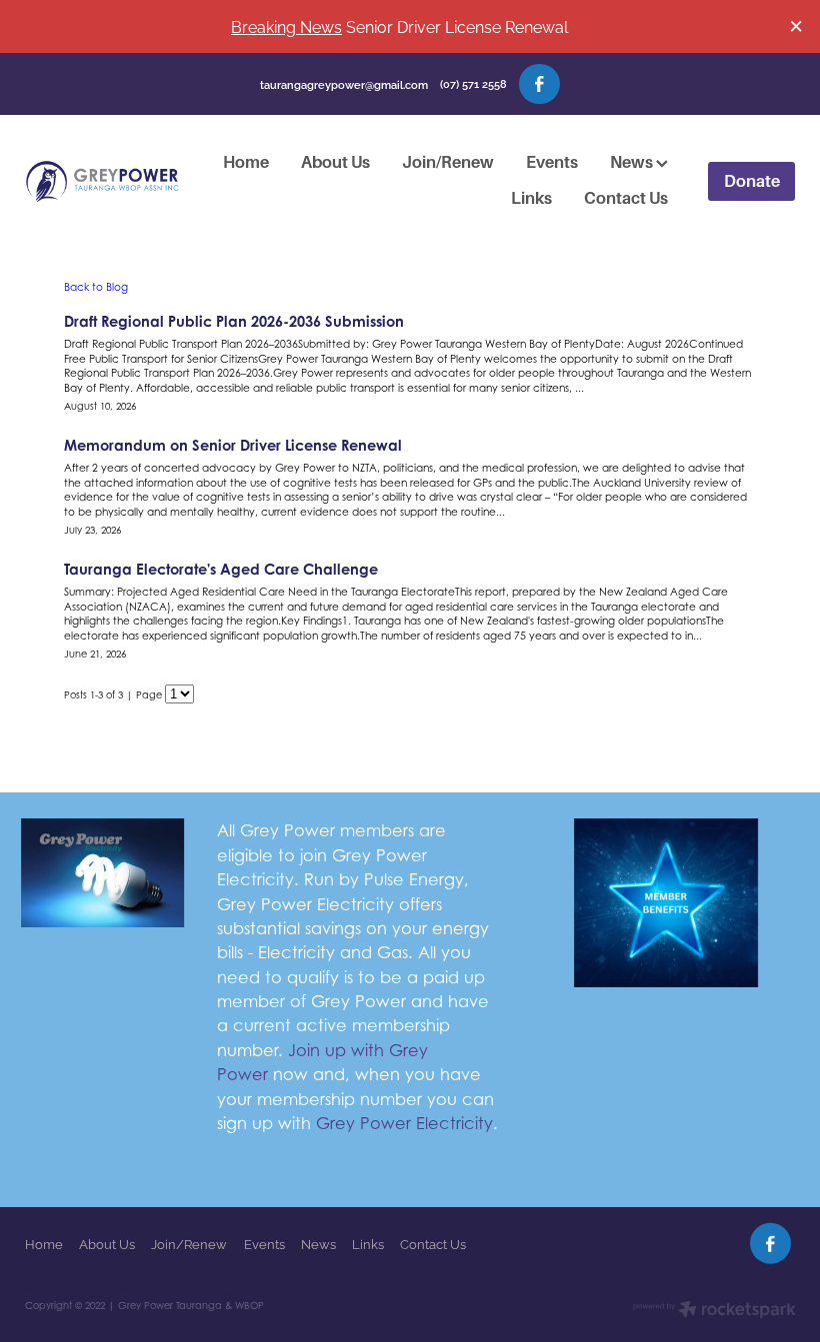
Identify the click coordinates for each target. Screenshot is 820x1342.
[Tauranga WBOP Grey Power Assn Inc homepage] (102, 182)
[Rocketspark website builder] (714, 1311)
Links (531, 198)
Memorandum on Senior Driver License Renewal (233, 445)
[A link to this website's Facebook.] (539, 84)
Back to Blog (96, 287)
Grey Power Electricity (404, 1123)
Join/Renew (448, 162)
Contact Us (626, 198)
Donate (752, 181)
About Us (335, 162)
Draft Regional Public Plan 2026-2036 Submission (234, 321)
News (633, 162)
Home (246, 162)
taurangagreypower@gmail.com (344, 83)
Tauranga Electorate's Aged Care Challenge (221, 569)
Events (552, 162)
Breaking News (286, 25)
